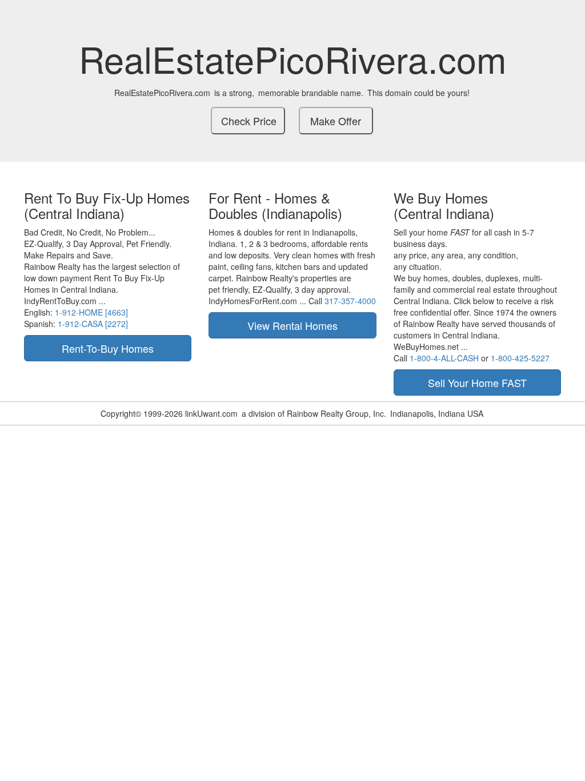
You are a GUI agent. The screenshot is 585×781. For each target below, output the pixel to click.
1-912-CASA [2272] (93, 323)
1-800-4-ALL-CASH (444, 358)
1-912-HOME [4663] (91, 312)
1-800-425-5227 (520, 358)
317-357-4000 (350, 300)
